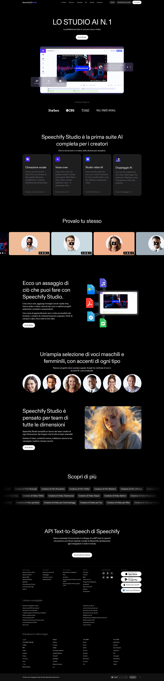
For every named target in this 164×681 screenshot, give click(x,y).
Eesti (24, 661)
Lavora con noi (87, 579)
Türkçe (24, 656)
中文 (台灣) (116, 639)
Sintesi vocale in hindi (88, 620)
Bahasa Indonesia (57, 664)
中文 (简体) (86, 639)
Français (55, 645)
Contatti (85, 574)
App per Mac (26, 577)
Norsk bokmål (117, 648)
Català (115, 664)
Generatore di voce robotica (90, 613)
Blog (84, 577)
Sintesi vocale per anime (29, 615)
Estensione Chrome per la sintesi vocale (33, 620)
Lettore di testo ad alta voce (90, 608)
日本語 (54, 648)
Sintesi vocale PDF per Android (31, 608)
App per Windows (27, 579)
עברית (24, 664)
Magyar (55, 639)
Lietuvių (115, 661)
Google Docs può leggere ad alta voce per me (95, 617)
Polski (24, 650)
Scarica (24, 589)
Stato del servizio (87, 586)
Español (25, 653)
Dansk (84, 642)
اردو (54, 667)
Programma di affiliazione (89, 582)
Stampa (85, 589)
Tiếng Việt (55, 656)
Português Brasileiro (58, 650)
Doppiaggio (46, 574)
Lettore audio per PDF (28, 617)
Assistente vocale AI (88, 605)
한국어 (85, 648)
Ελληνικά (85, 661)
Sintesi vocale (26, 570)
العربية (24, 639)
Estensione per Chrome (29, 584)
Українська (116, 650)
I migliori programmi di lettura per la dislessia (34, 613)
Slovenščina (116, 658)
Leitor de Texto (87, 625)
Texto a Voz (25, 625)
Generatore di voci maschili (90, 610)
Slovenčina (86, 658)
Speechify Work (47, 579)
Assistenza (86, 584)
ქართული (55, 658)
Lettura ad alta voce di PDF (30, 622)
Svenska (85, 653)
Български (25, 658)
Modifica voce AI (87, 615)
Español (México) (57, 653)
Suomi (84, 645)
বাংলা (84, 664)
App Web (25, 582)
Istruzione (65, 577)
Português (116, 656)
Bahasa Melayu (27, 667)
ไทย (114, 653)
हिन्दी (24, 648)
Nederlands (116, 642)
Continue (132, 677)
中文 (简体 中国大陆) (28, 642)
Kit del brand (86, 591)
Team (64, 574)
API (86, 2)
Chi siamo (85, 572)
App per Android (27, 574)
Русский (85, 650)
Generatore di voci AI (48, 572)
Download (79, 2)
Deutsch (115, 645)
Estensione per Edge (28, 586)
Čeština (55, 642)
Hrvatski (55, 661)
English (24, 645)
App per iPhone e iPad (28, 572)
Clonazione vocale (47, 577)
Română (85, 656)
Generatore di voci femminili (30, 610)
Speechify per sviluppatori (70, 572)
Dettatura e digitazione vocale (30, 605)
